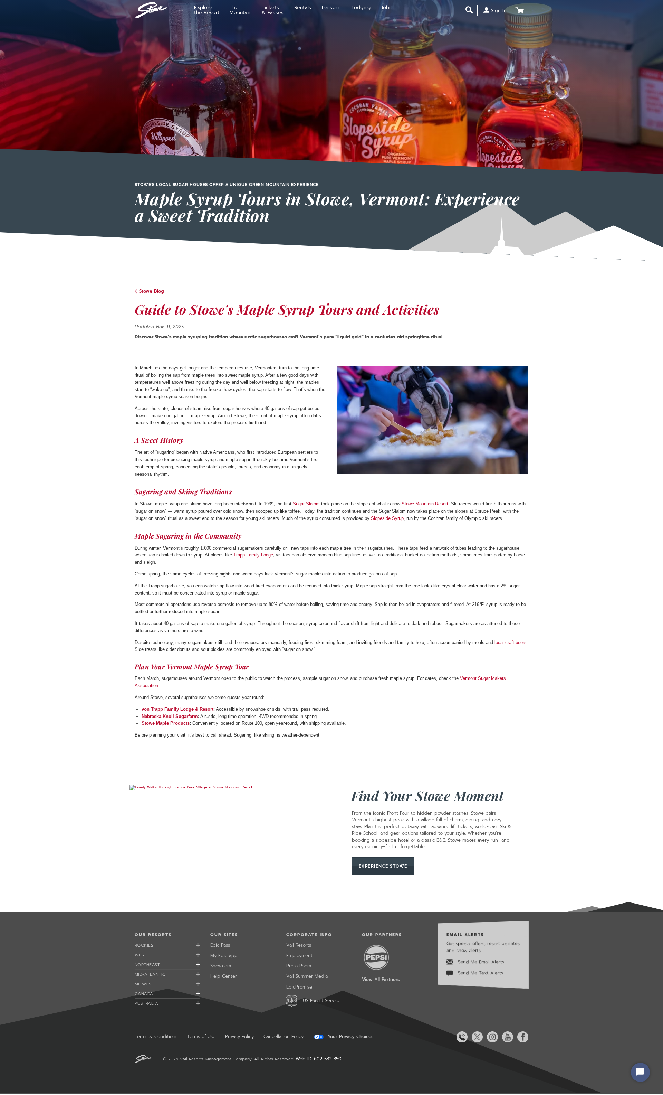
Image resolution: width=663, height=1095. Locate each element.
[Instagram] (491, 1036)
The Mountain (240, 10)
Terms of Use (201, 1036)
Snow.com (220, 966)
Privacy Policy (239, 1036)
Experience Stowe (383, 866)
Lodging (361, 7)
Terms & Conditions (156, 1036)
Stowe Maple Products (166, 723)
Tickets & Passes (273, 10)
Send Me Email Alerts (480, 961)
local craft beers (510, 642)
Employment (299, 955)
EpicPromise (299, 987)
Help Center (223, 976)
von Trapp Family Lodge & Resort (177, 709)
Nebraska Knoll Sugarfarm (170, 716)
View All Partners (381, 979)
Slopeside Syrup (387, 518)
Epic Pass (220, 945)
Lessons (331, 7)
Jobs (386, 7)
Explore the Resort (206, 10)
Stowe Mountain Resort (425, 503)
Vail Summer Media (307, 976)
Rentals (302, 7)
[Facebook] (521, 1036)
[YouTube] (506, 1036)
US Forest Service (321, 1000)
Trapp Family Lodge (253, 555)
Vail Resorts (298, 945)
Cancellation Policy (283, 1036)
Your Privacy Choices (349, 1036)
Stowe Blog (151, 291)
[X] (476, 1036)
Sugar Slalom (306, 503)
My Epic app (224, 955)
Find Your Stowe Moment (427, 795)
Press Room (298, 966)
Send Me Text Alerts (479, 973)
